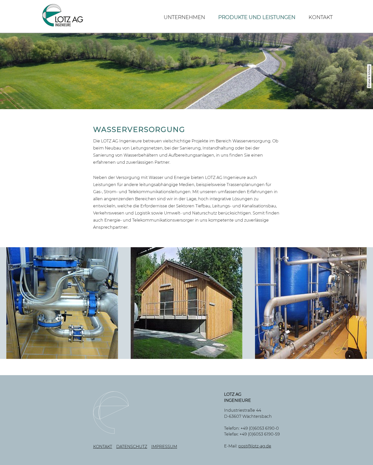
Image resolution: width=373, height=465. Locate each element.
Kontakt (321, 17)
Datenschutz (131, 446)
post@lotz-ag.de (254, 446)
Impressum (164, 446)
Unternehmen (184, 17)
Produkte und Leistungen (256, 17)
